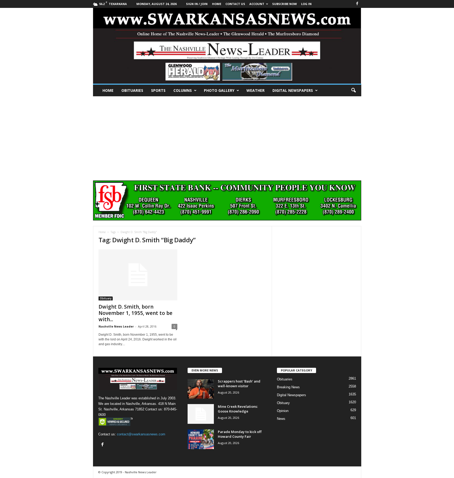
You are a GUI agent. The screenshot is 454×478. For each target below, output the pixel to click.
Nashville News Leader (116, 326)
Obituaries (132, 90)
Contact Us (235, 4)
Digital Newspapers (292, 90)
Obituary (105, 298)
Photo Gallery (219, 90)
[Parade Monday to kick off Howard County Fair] (201, 439)
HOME (216, 4)
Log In (306, 4)
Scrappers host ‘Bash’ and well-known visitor (239, 383)
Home (107, 90)
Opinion (282, 411)
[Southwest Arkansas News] (227, 46)
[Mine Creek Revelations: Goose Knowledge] (201, 414)
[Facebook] (357, 4)
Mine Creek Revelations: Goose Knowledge (238, 409)
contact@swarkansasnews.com (141, 434)
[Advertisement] (227, 136)
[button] (353, 90)
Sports (158, 90)
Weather (255, 90)
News (281, 419)
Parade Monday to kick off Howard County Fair (239, 434)
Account (256, 4)
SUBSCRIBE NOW (284, 4)
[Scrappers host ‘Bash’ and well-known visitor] (201, 389)
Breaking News (288, 387)
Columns (182, 90)
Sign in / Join (197, 4)
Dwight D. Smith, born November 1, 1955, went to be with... (135, 313)
